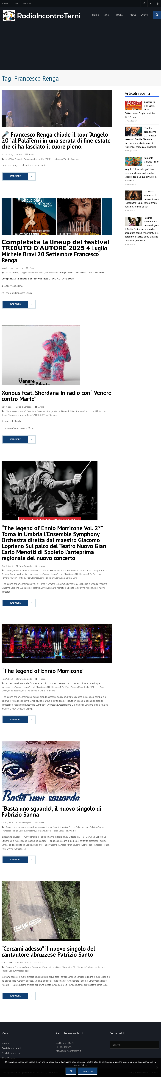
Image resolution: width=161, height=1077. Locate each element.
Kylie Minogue (31, 574)
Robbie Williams (52, 578)
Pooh (29, 578)
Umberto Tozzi (25, 415)
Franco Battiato (73, 683)
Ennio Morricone (74, 570)
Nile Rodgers (81, 574)
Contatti (5, 3)
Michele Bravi (51, 272)
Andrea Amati (52, 827)
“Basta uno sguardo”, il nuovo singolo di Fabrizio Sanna (51, 811)
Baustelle (61, 570)
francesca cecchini (38, 683)
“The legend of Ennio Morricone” (43, 670)
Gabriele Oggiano (27, 831)
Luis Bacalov (44, 574)
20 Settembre (12, 272)
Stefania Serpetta (23, 407)
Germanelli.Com (44, 831)
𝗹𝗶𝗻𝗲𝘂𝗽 (62, 272)
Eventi (32, 154)
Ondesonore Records (95, 967)
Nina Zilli (94, 411)
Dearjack (10, 967)
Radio (4, 415)
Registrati (27, 3)
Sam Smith (66, 578)
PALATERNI (46, 159)
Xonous (53, 415)
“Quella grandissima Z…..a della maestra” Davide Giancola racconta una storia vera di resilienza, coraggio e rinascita (140, 137)
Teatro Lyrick (20, 691)
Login (16, 3)
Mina (64, 967)
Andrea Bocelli (49, 570)
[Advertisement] (80, 47)
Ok (71, 1071)
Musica (42, 566)
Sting (75, 578)
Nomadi (103, 411)
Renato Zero (38, 578)
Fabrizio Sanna (97, 827)
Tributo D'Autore (71, 159)
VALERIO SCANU (41, 415)
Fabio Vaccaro (82, 827)
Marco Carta (58, 831)
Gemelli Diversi (61, 411)
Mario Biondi (57, 574)
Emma (72, 827)
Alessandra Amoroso (35, 827)
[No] (157, 1067)
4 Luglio (23, 272)
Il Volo (72, 411)
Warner (72, 831)
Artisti (41, 407)
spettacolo (58, 159)
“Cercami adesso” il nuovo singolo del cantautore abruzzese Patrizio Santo (48, 951)
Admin (19, 154)
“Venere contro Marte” (16, 411)
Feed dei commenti (12, 1053)
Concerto (19, 159)
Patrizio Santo (8, 971)
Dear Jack (31, 411)
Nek (66, 831)
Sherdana (12, 415)
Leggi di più (87, 1071)
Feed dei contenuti (11, 1048)
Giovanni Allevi (17, 574)
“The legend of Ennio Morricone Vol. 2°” (24, 570)
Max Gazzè (69, 574)
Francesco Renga (32, 159)
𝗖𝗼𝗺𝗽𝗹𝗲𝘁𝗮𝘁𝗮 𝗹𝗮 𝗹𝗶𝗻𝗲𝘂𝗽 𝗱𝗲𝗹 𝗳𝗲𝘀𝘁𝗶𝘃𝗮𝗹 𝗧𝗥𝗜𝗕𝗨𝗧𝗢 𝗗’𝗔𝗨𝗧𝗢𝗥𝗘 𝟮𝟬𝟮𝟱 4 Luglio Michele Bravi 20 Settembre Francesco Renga (56, 251)
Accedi (5, 1043)
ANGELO (10, 159)
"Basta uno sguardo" (15, 827)
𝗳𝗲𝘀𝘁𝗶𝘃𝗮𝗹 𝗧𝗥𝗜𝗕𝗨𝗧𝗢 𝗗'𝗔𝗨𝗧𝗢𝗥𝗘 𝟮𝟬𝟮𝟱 (85, 272)
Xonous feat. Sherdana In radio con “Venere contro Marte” (56, 395)
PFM (62, 687)
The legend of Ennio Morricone (41, 691)
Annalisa (64, 827)
